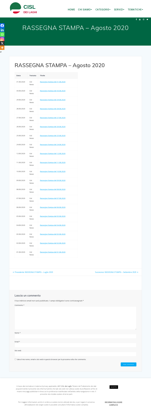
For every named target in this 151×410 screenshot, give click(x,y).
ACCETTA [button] (114, 387)
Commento (19, 305)
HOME (71, 9)
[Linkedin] (2, 30)
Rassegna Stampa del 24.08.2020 (52, 144)
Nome (18, 333)
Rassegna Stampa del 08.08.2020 (52, 189)
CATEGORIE (102, 9)
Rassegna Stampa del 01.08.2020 (52, 252)
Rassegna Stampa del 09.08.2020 (52, 180)
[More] (2, 47)
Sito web (18, 350)
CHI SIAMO (84, 9)
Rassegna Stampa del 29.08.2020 (52, 100)
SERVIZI (118, 9)
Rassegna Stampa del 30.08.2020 (52, 91)
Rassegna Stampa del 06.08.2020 (52, 207)
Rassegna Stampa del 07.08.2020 (52, 198)
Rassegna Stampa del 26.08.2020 (52, 126)
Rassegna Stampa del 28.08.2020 (52, 109)
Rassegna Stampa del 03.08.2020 (52, 234)
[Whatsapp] (2, 34)
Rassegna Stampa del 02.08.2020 (52, 243)
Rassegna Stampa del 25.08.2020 (52, 135)
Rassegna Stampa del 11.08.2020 (52, 162)
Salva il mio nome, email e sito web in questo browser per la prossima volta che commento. (51, 359)
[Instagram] (2, 39)
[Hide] (1, 52)
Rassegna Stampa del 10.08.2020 (52, 171)
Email (17, 342)
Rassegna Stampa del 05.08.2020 (52, 216)
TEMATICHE (135, 9)
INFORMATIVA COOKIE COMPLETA (113, 403)
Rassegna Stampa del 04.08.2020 (52, 225)
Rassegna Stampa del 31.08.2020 (52, 82)
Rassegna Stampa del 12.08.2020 (52, 153)
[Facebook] (2, 25)
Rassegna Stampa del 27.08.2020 (52, 117)
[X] (2, 43)
